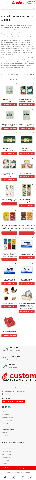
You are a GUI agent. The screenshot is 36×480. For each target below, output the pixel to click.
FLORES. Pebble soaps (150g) (27, 173)
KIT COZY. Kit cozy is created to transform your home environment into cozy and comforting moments (27, 306)
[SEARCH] (33, 8)
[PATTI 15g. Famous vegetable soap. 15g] (26, 270)
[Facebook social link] (3, 407)
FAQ (3, 438)
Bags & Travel (5, 445)
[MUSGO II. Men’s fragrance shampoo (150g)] (9, 115)
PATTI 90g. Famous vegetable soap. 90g (9, 279)
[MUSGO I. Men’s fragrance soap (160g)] (26, 115)
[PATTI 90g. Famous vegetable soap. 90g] (9, 270)
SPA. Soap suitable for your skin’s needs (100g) (9, 200)
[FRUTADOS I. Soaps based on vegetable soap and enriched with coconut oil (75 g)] (26, 216)
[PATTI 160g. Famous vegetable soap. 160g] (26, 243)
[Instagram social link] (6, 407)
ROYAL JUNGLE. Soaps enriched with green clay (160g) (9, 175)
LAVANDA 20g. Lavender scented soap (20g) (26, 149)
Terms (4, 411)
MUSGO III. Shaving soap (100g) (9, 100)
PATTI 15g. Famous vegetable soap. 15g (26, 279)
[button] (9, 104)
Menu (6, 2)
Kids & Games (5, 460)
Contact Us (5, 423)
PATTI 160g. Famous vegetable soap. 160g (27, 253)
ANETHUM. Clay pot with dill (9, 303)
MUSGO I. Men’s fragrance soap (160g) (26, 125)
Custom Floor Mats (7, 451)
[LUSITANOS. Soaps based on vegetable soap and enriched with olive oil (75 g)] (9, 243)
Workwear (4, 463)
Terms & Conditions (7, 420)
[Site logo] (18, 2)
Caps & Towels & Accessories (10, 448)
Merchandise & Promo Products (13, 442)
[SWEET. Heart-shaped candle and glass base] (9, 322)
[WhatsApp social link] (9, 407)
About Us (4, 432)
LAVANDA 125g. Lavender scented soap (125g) (9, 149)
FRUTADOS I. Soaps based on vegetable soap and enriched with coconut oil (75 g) (27, 228)
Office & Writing (6, 454)
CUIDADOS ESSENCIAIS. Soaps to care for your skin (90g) (26, 201)
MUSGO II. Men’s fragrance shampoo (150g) (9, 125)
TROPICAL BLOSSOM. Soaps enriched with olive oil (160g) (27, 100)
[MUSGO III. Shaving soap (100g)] (9, 90)
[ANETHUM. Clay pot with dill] (9, 294)
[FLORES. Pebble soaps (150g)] (26, 164)
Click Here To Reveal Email (13, 401)
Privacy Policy (5, 414)
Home (3, 73)
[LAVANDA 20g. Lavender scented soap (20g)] (26, 139)
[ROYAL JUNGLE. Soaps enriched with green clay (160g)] (9, 164)
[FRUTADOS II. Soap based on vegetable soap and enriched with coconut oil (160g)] (9, 216)
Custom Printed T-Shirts (8, 457)
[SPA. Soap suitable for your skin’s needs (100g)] (9, 190)
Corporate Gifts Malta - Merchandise (16, 73)
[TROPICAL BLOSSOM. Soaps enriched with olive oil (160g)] (26, 90)
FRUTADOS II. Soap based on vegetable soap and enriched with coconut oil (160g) (9, 228)
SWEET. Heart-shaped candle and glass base (9, 332)
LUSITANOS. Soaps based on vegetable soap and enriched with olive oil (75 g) (9, 254)
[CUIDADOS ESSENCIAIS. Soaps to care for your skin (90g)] (26, 190)
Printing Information (7, 417)
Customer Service (8, 429)
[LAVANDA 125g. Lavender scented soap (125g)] (9, 139)
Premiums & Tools (10, 75)
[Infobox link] (30, 3)
